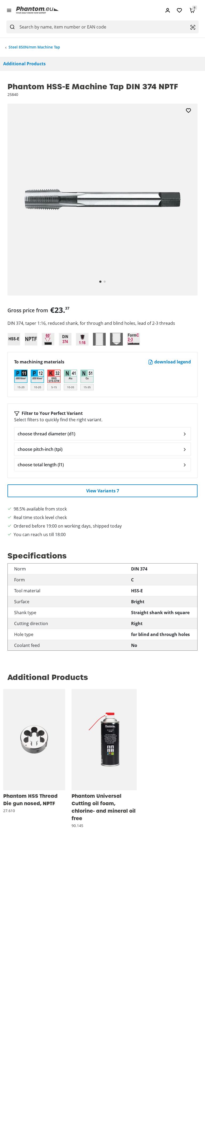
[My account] (167, 10)
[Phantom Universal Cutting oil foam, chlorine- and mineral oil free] (104, 739)
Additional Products (24, 64)
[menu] (9, 10)
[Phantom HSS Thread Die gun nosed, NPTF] (34, 739)
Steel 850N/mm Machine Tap (34, 47)
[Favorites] (179, 10)
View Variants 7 (102, 491)
